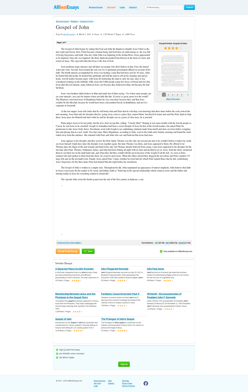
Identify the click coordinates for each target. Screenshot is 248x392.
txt (156, 242)
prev (158, 95)
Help (110, 381)
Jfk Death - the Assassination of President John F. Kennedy (164, 295)
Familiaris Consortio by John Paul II (120, 294)
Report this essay (173, 99)
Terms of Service (128, 386)
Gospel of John (63, 319)
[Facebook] (146, 385)
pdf (167, 242)
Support (133, 7)
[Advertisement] (124, 209)
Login (122, 7)
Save (90, 251)
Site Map (125, 381)
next (188, 95)
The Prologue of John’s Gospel (117, 319)
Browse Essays (95, 7)
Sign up (124, 364)
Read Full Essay (68, 251)
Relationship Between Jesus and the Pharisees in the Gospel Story (75, 295)
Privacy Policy (127, 383)
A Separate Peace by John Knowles (74, 268)
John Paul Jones (155, 268)
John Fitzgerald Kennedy (114, 268)
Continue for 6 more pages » (69, 242)
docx (181, 242)
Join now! (111, 7)
